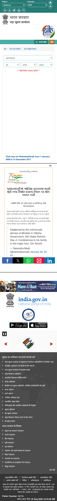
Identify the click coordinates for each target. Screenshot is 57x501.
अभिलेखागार (35, 480)
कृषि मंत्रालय (9, 442)
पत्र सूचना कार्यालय (20, 22)
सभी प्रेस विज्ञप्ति (14, 49)
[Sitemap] (19, 9)
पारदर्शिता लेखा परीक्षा (12, 401)
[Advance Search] (24, 9)
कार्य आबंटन (9, 393)
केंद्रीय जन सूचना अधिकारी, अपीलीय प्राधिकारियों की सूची (25, 385)
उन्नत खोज (42, 41)
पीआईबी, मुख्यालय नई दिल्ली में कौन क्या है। (20, 365)
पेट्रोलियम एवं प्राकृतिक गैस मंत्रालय (17, 462)
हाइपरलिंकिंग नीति (11, 477)
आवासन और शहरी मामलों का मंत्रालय (17, 450)
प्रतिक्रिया (47, 480)
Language (30, 1)
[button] (9, 9)
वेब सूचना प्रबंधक (11, 413)
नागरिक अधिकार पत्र (12, 397)
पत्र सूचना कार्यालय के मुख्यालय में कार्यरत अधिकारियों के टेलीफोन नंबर (29, 361)
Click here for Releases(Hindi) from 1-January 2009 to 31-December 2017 (28, 158)
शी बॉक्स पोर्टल (10, 421)
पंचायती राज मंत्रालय (12, 458)
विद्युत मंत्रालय (10, 466)
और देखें (52, 469)
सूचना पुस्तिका (10, 409)
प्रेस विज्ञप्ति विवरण (30, 49)
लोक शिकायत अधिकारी (13, 373)
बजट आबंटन (9, 389)
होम (5, 49)
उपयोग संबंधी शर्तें (12, 480)
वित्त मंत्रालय (9, 438)
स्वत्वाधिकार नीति (46, 477)
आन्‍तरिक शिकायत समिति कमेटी (15, 377)
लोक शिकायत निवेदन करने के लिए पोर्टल (18, 417)
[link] (28, 285)
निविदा (24, 480)
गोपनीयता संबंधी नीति (29, 477)
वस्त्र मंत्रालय (10, 434)
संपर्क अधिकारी (10, 381)
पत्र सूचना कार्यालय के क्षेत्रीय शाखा (17, 369)
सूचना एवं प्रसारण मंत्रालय (14, 430)
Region (4, 1)
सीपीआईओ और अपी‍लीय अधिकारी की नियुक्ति (20, 405)
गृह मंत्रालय (9, 446)
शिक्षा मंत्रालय (9, 454)
